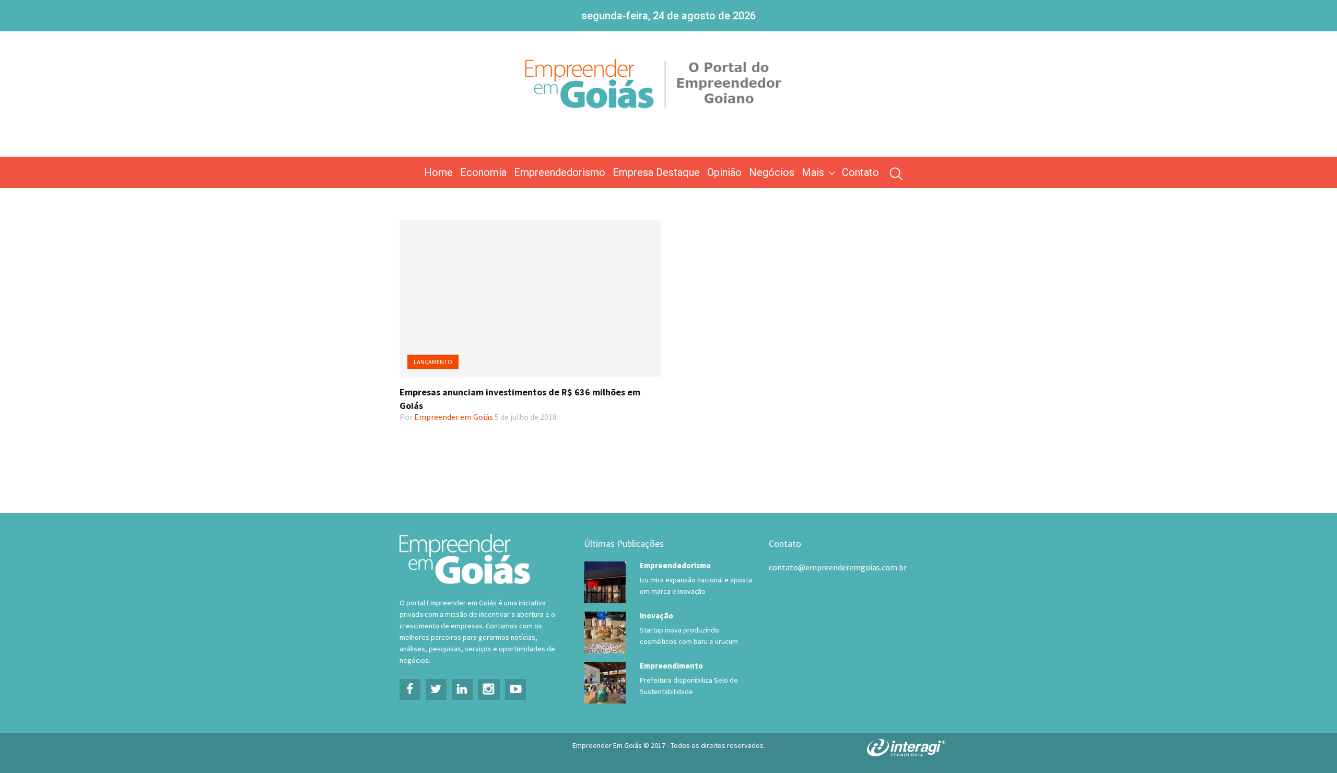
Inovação (656, 615)
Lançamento (433, 362)
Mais (813, 172)
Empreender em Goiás (453, 417)
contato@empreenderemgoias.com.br (838, 567)
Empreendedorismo (559, 172)
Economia (483, 172)
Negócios (771, 172)
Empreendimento (671, 666)
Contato (860, 172)
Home (438, 172)
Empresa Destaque (656, 172)
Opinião (724, 172)
